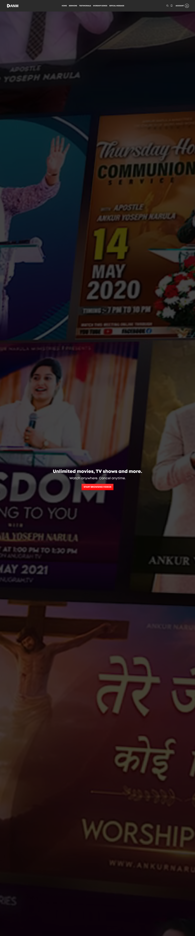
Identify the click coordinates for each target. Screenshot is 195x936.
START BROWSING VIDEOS (97, 487)
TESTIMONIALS (85, 6)
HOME (64, 6)
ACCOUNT (180, 6)
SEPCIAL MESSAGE (116, 6)
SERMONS (73, 6)
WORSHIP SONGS (100, 6)
